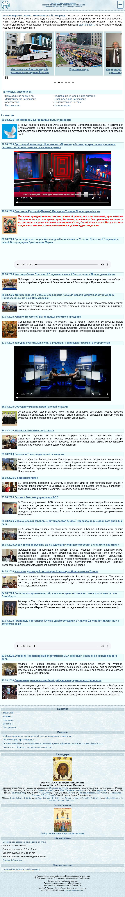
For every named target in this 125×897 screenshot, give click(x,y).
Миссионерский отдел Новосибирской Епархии (34, 15)
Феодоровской (93, 793)
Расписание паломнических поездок (21, 869)
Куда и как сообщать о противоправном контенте (27, 747)
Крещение (8, 712)
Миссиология (12, 105)
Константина (18, 793)
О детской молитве (26, 478)
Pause (6, 77)
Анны (71, 793)
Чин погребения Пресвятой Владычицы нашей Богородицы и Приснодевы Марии (64, 274)
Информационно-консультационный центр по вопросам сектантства (37, 736)
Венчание (8, 723)
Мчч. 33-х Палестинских (71, 790)
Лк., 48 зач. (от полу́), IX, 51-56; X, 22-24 (79, 798)
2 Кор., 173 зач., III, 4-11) (47, 798)
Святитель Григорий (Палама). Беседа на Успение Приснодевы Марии (57, 211)
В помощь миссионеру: (17, 91)
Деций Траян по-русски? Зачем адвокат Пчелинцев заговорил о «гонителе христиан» (66, 544)
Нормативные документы (19, 96)
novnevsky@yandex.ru (74, 890)
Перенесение (55, 788)
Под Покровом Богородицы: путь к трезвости (42, 120)
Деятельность (87, 24)
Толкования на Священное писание (75, 96)
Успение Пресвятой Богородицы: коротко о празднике (47, 316)
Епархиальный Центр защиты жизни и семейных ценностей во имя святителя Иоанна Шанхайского (53, 743)
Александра (44, 793)
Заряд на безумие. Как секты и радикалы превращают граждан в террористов (62, 342)
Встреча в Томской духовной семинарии (39, 454)
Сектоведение (63, 105)
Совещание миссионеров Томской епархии (41, 406)
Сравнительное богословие (70, 99)
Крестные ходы (79, 69)
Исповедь (7, 716)
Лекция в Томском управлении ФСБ (36, 497)
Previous (8, 54)
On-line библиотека (12, 860)
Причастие (8, 720)
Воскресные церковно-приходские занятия (24, 842)
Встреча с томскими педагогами (34, 430)
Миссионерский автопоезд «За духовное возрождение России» (29, 71)
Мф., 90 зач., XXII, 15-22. (64, 800)
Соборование (9, 727)
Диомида (42, 790)
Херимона (101, 790)
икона (65, 788)
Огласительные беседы (68, 102)
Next (117, 54)
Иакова (83, 793)
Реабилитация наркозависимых (18, 739)
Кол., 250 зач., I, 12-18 (20, 798)
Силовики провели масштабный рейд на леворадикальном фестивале (57, 680)
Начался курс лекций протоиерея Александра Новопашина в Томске (56, 571)
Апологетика (12, 102)
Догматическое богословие (20, 99)
